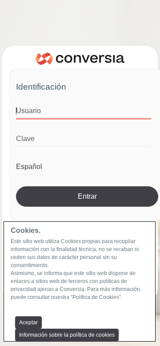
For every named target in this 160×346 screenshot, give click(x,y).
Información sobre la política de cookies (67, 335)
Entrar (87, 196)
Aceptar (28, 322)
